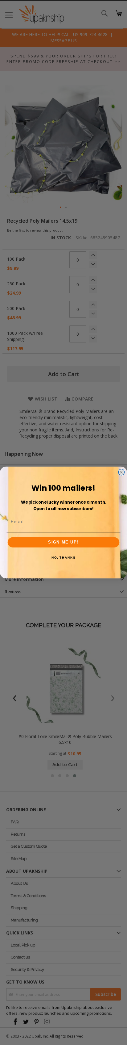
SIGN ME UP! (63, 542)
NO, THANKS (63, 558)
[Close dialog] (121, 472)
